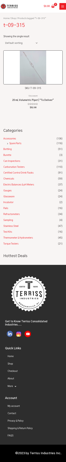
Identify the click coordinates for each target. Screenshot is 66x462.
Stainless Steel (10, 226)
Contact (12, 413)
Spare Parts (15, 143)
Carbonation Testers (14, 167)
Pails (5, 208)
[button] (33, 386)
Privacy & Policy (16, 421)
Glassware (8, 196)
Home (6, 18)
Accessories (9, 139)
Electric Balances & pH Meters (18, 185)
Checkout (13, 371)
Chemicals (8, 179)
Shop (13, 18)
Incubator (8, 202)
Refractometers (11, 214)
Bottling (7, 149)
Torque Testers (10, 244)
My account (14, 406)
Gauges (7, 190)
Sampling (8, 220)
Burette (7, 155)
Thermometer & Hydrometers (18, 238)
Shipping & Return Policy (20, 428)
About (11, 378)
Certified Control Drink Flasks (18, 173)
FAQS (10, 435)
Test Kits (7, 232)
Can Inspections (11, 161)
